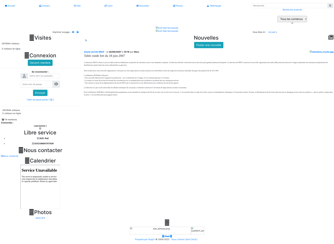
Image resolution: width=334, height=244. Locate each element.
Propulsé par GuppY (145, 239)
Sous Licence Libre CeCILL (184, 239)
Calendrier (40, 161)
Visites (40, 38)
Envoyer (40, 92)
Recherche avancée (292, 9)
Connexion (40, 55)
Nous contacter (40, 150)
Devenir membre (40, 62)
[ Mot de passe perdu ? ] (40, 99)
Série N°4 (40, 218)
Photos (40, 212)
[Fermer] (292, 23)
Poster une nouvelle (208, 45)
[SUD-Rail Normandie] (167, 27)
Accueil (272, 32)
